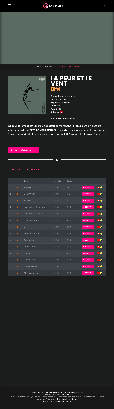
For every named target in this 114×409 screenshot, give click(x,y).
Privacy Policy (57, 401)
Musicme (73, 399)
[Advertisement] (57, 37)
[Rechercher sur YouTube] (98, 187)
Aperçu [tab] (16, 169)
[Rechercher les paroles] (101, 187)
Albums (48, 66)
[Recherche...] (104, 6)
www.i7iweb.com (62, 394)
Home (38, 66)
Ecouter (89, 187)
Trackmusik (62, 399)
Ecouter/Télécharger (24, 150)
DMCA (68, 401)
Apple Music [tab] (33, 169)
